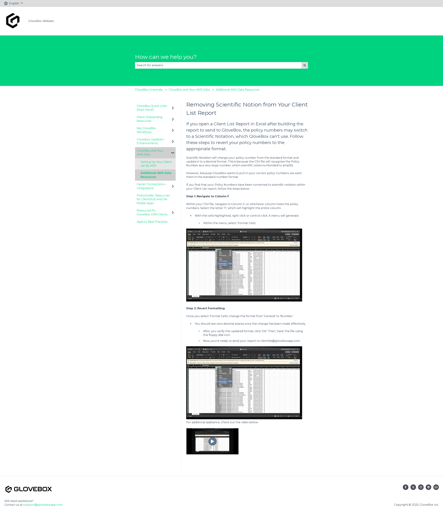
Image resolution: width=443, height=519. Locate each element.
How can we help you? (166, 56)
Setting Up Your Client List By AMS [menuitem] (156, 163)
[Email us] (436, 487)
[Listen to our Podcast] (428, 487)
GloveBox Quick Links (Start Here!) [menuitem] (152, 107)
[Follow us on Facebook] (405, 487)
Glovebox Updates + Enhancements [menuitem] (151, 141)
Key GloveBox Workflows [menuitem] (146, 130)
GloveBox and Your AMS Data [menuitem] (150, 152)
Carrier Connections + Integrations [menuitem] (151, 186)
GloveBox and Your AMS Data (189, 89)
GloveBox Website (41, 21)
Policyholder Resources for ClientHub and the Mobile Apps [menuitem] (153, 199)
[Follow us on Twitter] (413, 487)
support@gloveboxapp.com (42, 504)
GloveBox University (149, 89)
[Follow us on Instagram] (421, 487)
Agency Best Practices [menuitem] (152, 221)
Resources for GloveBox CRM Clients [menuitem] (152, 212)
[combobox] (218, 65)
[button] (173, 106)
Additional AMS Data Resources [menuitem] (156, 174)
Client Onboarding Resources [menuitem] (149, 119)
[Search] (304, 65)
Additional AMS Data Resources (237, 89)
